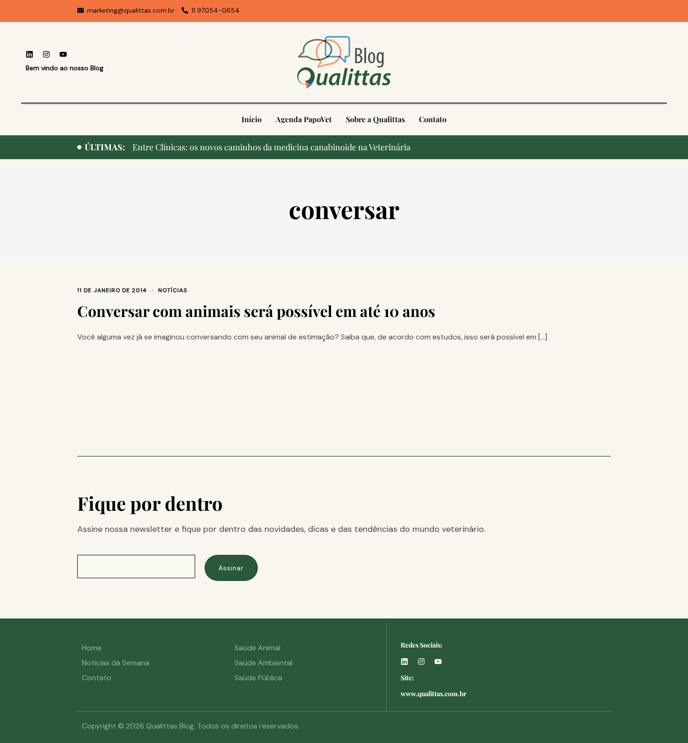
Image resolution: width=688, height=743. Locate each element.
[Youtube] (63, 54)
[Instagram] (46, 54)
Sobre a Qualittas (375, 119)
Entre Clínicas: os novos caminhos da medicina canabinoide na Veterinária (271, 147)
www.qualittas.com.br (434, 693)
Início (252, 119)
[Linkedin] (29, 54)
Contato (432, 119)
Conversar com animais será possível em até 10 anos (256, 311)
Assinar (231, 568)
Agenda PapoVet (304, 119)
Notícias (172, 290)
